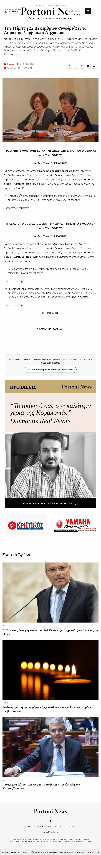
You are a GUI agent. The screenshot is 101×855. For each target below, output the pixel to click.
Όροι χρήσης (70, 826)
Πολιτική (10, 64)
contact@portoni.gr (50, 832)
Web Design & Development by (83, 852)
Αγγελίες (40, 826)
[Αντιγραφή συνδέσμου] (94, 66)
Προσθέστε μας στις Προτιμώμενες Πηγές (51, 369)
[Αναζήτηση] (88, 11)
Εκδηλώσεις (30, 826)
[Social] (95, 10)
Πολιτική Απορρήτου (54, 826)
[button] (11, 11)
